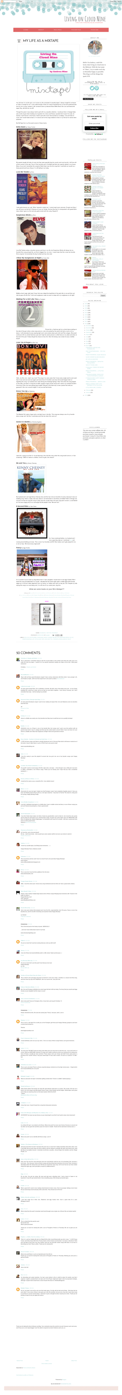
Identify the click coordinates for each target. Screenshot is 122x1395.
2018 (86, 319)
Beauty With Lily (25, 967)
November (89, 328)
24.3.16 (26, 1209)
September (89, 332)
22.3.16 (26, 1122)
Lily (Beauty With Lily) (27, 960)
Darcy (22, 869)
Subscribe (94, 128)
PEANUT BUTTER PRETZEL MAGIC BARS (98, 175)
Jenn (22, 754)
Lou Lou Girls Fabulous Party (34, 595)
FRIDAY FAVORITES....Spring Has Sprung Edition (94, 362)
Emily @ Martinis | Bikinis (28, 987)
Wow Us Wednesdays (35, 597)
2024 (86, 306)
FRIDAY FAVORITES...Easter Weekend (96, 354)
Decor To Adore (25, 1251)
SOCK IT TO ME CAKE (92, 365)
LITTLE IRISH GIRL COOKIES (93, 387)
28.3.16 (32, 1288)
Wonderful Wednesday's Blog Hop (46, 597)
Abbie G (23, 940)
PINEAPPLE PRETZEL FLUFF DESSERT (98, 211)
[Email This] (56, 635)
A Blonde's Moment (26, 916)
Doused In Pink (25, 708)
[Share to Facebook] (62, 635)
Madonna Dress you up (66, 637)
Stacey (23, 950)
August (88, 334)
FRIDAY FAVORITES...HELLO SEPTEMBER (97, 259)
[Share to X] (60, 635)
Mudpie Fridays (25, 1288)
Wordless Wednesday (57, 592)
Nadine (23, 726)
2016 (86, 323)
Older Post (74, 1360)
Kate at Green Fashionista (28, 998)
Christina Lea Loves (26, 1064)
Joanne (23, 1265)
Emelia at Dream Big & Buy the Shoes (31, 975)
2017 (86, 321)
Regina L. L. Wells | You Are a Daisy (30, 1237)
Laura (22, 1048)
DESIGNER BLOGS (66, 1384)
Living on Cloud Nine (85, 18)
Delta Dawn (33, 637)
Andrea (23, 843)
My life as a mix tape (38, 639)
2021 (86, 312)
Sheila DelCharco (25, 1086)
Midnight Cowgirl (25, 1076)
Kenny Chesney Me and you (51, 637)
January (88, 392)
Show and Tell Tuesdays (47, 592)
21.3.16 (40, 658)
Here (71, 540)
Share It (42, 595)
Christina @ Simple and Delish (29, 658)
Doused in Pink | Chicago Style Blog (30, 699)
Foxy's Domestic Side (27, 1038)
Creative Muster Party (26, 597)
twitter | (49, 632)
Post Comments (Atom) (29, 1367)
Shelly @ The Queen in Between (29, 1144)
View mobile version (46, 1363)
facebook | (43, 632)
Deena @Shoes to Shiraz (27, 778)
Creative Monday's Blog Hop (59, 595)
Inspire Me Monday (65, 592)
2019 (86, 317)
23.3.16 (38, 1197)
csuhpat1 (23, 1102)
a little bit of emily (25, 686)
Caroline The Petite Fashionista (29, 765)
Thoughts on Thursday (70, 595)
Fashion (95, 30)
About (41, 30)
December (89, 325)
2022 (86, 310)
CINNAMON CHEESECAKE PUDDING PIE (93, 348)
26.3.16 (25, 1275)
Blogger (64, 1379)
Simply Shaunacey (25, 835)
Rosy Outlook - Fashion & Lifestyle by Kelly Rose (34, 739)
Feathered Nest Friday (67, 597)
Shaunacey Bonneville (27, 830)
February (88, 390)
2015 (86, 395)
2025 (86, 303)
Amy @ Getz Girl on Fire (27, 1159)
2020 (86, 315)
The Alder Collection (58, 597)
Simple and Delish (31, 667)
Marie (22, 789)
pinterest (55, 632)
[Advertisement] (46, 1344)
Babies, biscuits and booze (28, 1197)
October (88, 330)
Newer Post (20, 1360)
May (87, 341)
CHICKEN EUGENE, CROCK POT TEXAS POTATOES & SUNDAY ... (95, 375)
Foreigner (40, 637)
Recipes (58, 30)
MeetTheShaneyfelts (30, 822)
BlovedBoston (60, 678)
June (87, 339)
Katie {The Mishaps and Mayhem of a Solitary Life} (34, 1112)
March (87, 345)
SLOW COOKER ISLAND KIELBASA (95, 357)
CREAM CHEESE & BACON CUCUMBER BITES (97, 188)
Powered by (90, 134)
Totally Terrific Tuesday (38, 592)
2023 (86, 308)
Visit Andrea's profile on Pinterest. (24, 1375)
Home (26, 30)
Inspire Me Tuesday (23, 595)
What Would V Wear (26, 891)
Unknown (23, 856)
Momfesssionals (27, 639)
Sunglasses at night (65, 639)
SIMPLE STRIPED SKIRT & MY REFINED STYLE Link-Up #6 (94, 384)
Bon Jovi (26, 637)
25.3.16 (42, 1237)
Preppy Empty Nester (27, 881)
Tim (22, 1275)
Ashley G (23, 716)
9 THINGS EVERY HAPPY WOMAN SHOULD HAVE (95, 378)
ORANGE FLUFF (96, 199)
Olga (22, 1174)
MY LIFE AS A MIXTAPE (92, 359)
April (87, 343)
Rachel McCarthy (25, 907)
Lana (22, 1122)
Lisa (22, 1209)
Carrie (22, 1134)
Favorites (76, 30)
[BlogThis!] (58, 635)
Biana (31, 592)
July (87, 336)
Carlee (22, 1185)
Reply (22, 669)
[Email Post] (53, 635)
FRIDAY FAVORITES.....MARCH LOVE (95, 381)
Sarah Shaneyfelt (25, 813)
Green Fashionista (25, 1002)
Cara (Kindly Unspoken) (27, 802)
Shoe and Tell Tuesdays (51, 639)
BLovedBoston (25, 674)
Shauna (23, 1020)
